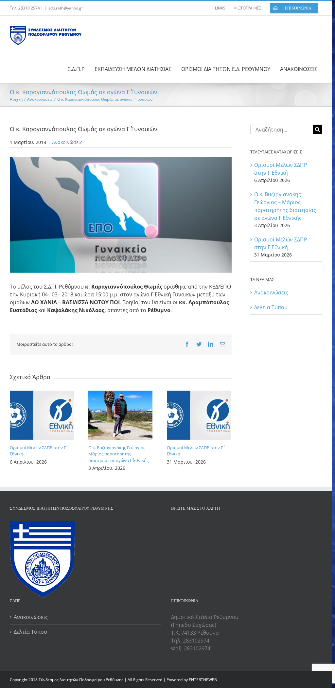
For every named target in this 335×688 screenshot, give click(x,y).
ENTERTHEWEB (203, 679)
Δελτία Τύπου (271, 307)
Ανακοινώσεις (67, 142)
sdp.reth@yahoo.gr (65, 8)
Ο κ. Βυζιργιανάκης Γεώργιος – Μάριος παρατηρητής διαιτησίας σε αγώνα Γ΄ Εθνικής (118, 454)
